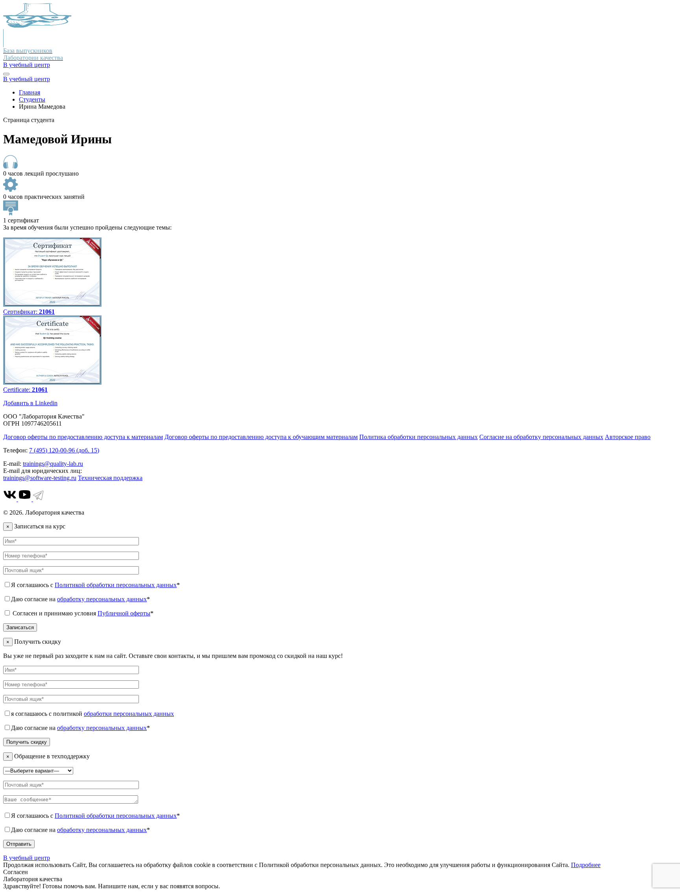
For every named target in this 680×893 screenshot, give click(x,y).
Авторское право (627, 437)
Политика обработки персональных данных (418, 437)
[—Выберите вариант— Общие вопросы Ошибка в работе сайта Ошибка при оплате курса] (38, 770)
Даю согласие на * (80, 599)
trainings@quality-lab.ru (53, 463)
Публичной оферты (124, 613)
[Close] (6, 74)
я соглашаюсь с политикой (92, 713)
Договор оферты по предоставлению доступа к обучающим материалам (261, 437)
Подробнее (586, 865)
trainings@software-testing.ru (39, 477)
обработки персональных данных (129, 713)
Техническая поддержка (110, 477)
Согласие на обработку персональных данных (541, 437)
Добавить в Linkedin (30, 403)
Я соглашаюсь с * (95, 585)
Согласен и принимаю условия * (82, 613)
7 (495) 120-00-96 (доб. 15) (64, 450)
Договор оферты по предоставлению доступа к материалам (83, 437)
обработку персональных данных (102, 599)
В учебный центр (26, 64)
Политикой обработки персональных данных (116, 585)
